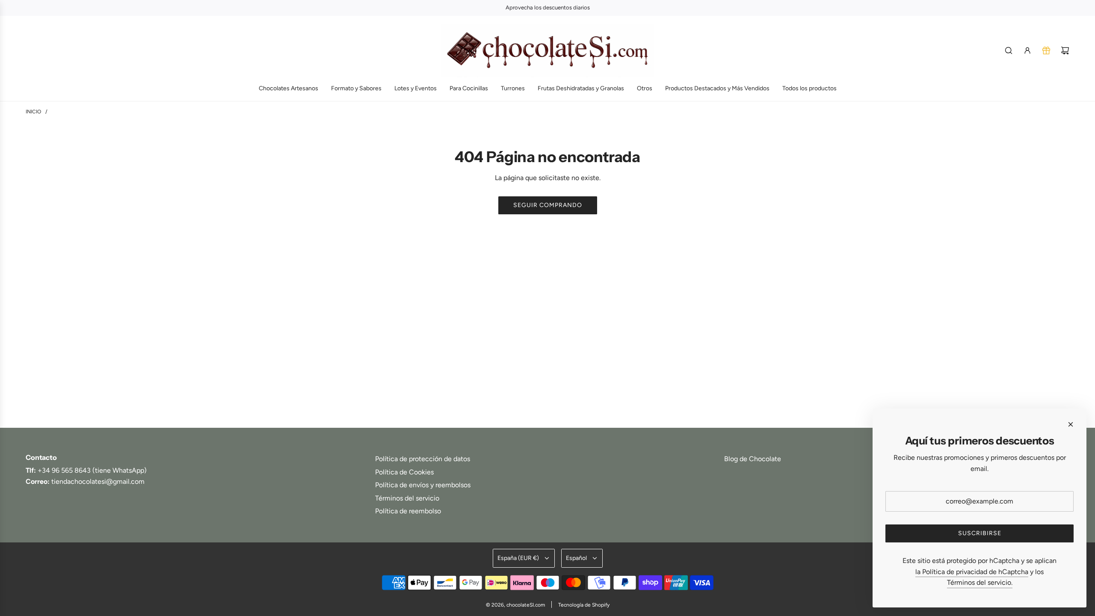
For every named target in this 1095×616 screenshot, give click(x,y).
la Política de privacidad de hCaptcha (971, 572)
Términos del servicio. (979, 582)
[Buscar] (1008, 50)
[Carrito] (1065, 50)
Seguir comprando (547, 205)
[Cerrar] (1070, 424)
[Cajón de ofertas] (1046, 50)
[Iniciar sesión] (1027, 50)
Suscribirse (979, 533)
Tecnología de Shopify (584, 605)
